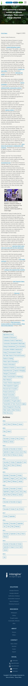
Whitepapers (14, 612)
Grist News (4, 33)
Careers (14, 649)
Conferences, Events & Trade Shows (12, 340)
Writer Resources (7, 413)
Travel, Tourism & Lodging (19, 404)
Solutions (14, 587)
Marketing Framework (14, 604)
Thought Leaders (16, 401)
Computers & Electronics (9, 337)
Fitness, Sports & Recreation (10, 361)
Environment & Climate (15, 352)
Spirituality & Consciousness (10, 398)
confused (3, 261)
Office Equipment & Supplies (10, 385)
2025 (4, 428)
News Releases (7, 379)
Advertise (14, 646)
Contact (14, 640)
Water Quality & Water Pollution (11, 410)
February (15, 424)
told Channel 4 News (18, 281)
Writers (14, 635)
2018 (4, 505)
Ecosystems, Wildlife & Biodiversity (12, 349)
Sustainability (6, 401)
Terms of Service (10, 677)
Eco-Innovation (21, 346)
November (6, 438)
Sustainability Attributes (14, 620)
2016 (4, 520)
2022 (4, 458)
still (20, 259)
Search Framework (14, 601)
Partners (14, 632)
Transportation (7, 404)
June (21, 452)
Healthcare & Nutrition (9, 367)
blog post (16, 293)
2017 (4, 513)
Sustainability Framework (14, 598)
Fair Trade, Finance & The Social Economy (13, 355)
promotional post (5, 162)
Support (14, 651)
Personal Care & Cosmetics (10, 388)
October (13, 438)
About (14, 628)
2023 (4, 445)
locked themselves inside (13, 47)
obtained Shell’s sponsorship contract (11, 88)
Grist (23, 320)
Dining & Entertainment (9, 346)
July (17, 452)
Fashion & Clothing (8, 358)
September (6, 452)
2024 (4, 435)
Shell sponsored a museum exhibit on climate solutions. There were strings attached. (13, 324)
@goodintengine (15, 663)
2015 (4, 530)
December (6, 449)
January (20, 424)
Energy (5, 352)
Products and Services (9, 391)
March (9, 424)
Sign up (15, 2)
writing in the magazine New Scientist (14, 269)
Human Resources (8, 370)
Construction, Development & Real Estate (14, 343)
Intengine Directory (14, 590)
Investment (12, 373)
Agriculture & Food (8, 334)
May (5, 431)
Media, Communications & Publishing (12, 376)
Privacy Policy (18, 677)
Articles (14, 615)
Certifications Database (14, 596)
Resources (14, 609)
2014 (4, 540)
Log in (20, 2)
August (12, 452)
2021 (4, 472)
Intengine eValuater (14, 593)
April (5, 424)
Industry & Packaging (19, 370)
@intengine (15, 660)
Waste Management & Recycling (11, 407)
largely (23, 259)
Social (14, 657)
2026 (4, 421)
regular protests (9, 110)
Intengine (5, 373)
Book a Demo (14, 643)
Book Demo (9, 2)
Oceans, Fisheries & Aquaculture (11, 382)
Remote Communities (8, 394)
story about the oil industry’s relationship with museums (13, 146)
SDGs (14, 623)
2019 (4, 498)
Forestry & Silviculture (9, 364)
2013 (4, 554)
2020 (4, 485)
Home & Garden (21, 367)
